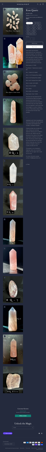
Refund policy (22, 448)
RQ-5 (34, 28)
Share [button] (28, 164)
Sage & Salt (10, 448)
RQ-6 (39, 28)
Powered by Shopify (15, 448)
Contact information (39, 449)
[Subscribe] (32, 427)
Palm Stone (37, 23)
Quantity (27, 36)
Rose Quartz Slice (31, 33)
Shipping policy (40, 448)
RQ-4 (28, 28)
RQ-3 (39, 25)
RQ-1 (28, 25)
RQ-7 (28, 31)
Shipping (27, 15)
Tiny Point (29, 23)
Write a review (23, 415)
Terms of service (34, 448)
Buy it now (34, 46)
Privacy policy (28, 448)
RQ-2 (34, 25)
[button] (2, 4)
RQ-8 (34, 31)
